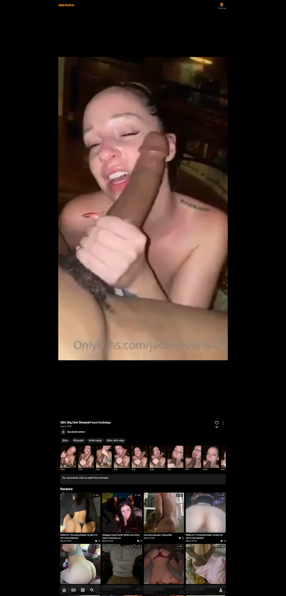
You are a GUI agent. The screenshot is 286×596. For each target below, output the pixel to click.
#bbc (65, 440)
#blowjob (78, 440)
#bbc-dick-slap (115, 440)
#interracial (95, 440)
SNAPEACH (66, 5)
